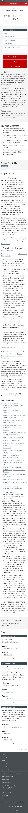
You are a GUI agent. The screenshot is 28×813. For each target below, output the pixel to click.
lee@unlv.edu (8, 733)
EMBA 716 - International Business (13, 467)
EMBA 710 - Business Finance (12, 440)
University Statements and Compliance (11, 773)
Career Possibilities (10, 40)
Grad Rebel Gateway (7, 612)
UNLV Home (5, 8)
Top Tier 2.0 (4, 766)
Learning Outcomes (10, 36)
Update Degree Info (22, 749)
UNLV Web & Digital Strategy (19, 801)
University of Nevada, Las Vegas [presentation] (2, 1)
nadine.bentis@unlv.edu (11, 648)
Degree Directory (6, 244)
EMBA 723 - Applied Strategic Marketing (15, 482)
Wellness (4, 760)
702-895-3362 (8, 740)
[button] (2, 3)
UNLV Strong (5, 757)
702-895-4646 (8, 655)
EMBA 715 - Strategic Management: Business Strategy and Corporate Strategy (13, 462)
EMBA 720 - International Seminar (13, 488)
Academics (12, 8)
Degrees (18, 8)
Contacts (7, 51)
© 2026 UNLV (5, 801)
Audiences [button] (24, 0)
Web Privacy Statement (7, 776)
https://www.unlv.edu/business (13, 727)
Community (4, 763)
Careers (4, 166)
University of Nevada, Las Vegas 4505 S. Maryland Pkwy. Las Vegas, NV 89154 (9, 787)
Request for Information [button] (15, 57)
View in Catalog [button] (15, 66)
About (6, 33)
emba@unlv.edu (8, 692)
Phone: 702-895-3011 (7, 792)
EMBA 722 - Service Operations (12, 479)
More (14, 658)
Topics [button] (18, 0)
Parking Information (6, 798)
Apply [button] (15, 61)
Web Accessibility (6, 779)
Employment (5, 754)
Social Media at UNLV (14, 810)
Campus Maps (5, 795)
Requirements (8, 44)
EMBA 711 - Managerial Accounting (13, 443)
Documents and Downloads (12, 47)
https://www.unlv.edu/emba (12, 685)
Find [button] (26, 3)
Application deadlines (7, 250)
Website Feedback (6, 782)
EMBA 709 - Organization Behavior (13, 437)
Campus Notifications (7, 770)
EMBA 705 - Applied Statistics (12, 425)
